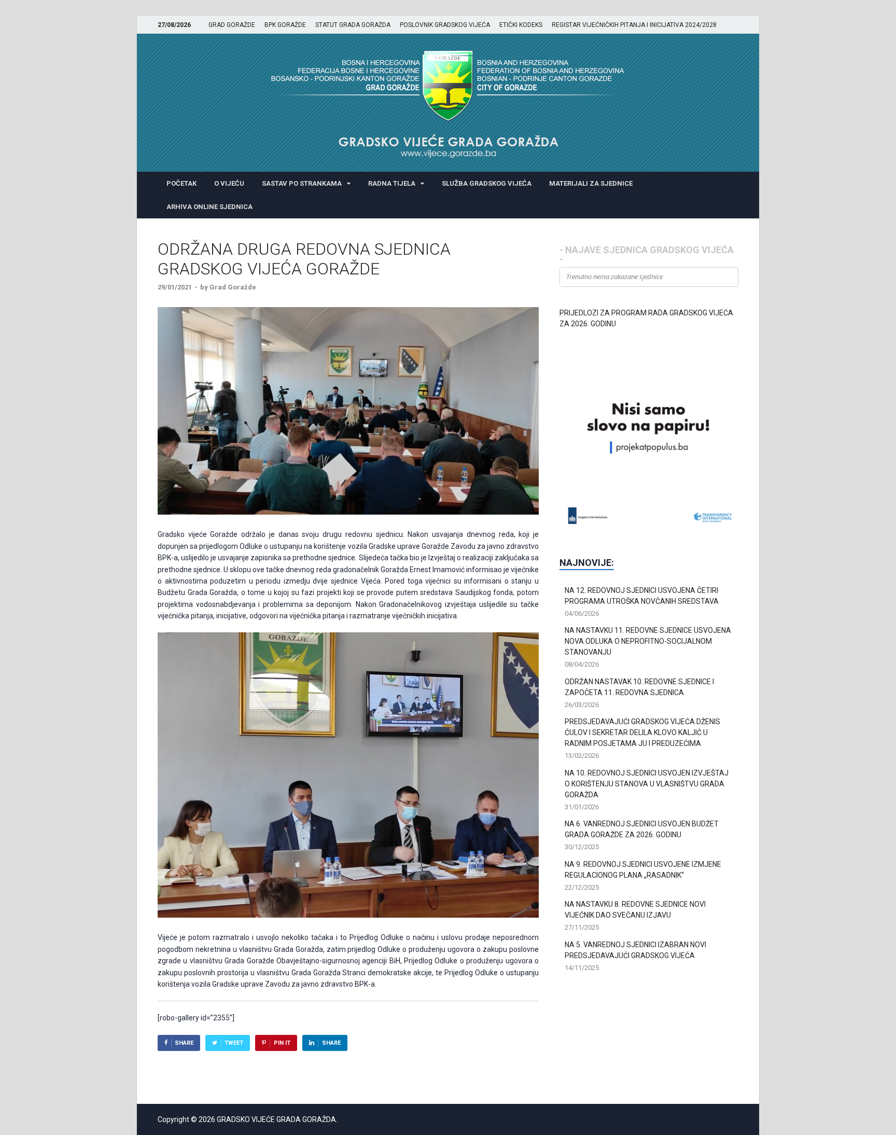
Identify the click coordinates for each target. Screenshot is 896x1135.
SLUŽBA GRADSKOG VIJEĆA (486, 183)
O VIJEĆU (229, 183)
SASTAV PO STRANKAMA (302, 183)
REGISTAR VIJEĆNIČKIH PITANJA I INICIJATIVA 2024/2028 (634, 25)
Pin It (282, 1043)
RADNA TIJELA (391, 183)
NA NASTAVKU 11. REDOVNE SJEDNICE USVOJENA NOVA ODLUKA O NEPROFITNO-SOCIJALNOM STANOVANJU (648, 641)
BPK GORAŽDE (285, 25)
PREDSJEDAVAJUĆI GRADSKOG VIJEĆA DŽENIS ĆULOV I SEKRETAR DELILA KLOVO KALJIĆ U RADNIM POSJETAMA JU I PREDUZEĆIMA (642, 732)
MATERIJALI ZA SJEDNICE (591, 183)
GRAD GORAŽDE (231, 25)
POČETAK (181, 183)
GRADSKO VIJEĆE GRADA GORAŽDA (276, 1119)
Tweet (234, 1043)
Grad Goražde (232, 287)
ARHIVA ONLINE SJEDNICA (209, 207)
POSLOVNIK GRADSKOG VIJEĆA (445, 25)
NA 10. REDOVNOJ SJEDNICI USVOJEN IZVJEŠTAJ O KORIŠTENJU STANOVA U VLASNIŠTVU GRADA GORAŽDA (647, 784)
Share (184, 1043)
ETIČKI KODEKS (520, 25)
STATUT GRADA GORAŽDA (352, 25)
